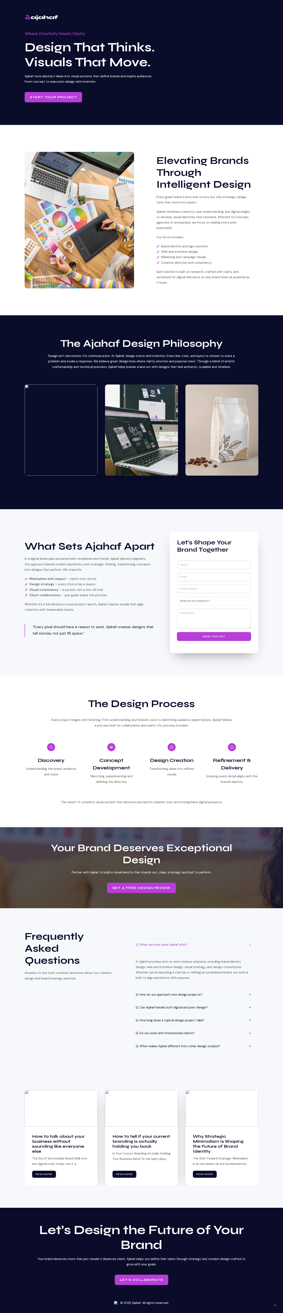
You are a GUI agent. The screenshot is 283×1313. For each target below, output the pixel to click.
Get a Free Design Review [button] (141, 888)
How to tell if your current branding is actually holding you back (61, 1141)
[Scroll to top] (275, 1305)
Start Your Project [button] (53, 97)
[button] (137, 485)
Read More (44, 1174)
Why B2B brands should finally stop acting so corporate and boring (220, 1141)
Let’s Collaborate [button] (141, 1280)
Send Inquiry (214, 636)
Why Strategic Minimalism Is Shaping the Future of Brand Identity (137, 1144)
